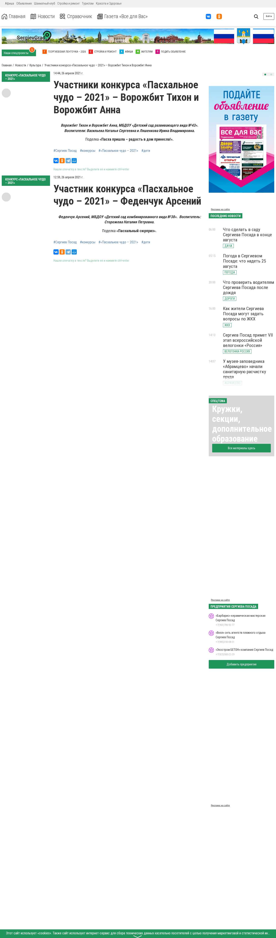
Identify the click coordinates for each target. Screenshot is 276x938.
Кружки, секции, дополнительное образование (242, 424)
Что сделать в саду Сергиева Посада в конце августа (247, 234)
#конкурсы (87, 151)
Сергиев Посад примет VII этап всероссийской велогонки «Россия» (248, 340)
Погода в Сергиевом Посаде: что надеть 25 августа (244, 261)
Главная (17, 16)
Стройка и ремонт (68, 3)
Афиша (9, 3)
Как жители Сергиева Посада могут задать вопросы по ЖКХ (243, 313)
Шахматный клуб (44, 3)
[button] (265, 74)
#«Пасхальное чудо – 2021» (118, 151)
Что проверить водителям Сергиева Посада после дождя (248, 287)
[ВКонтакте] (56, 160)
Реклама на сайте (220, 209)
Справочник (79, 16)
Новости (46, 16)
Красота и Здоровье (108, 3)
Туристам (88, 3)
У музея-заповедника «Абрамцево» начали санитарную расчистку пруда (244, 369)
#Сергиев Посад (65, 151)
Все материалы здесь (241, 448)
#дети (145, 151)
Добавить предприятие (242, 664)
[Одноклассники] (62, 160)
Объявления (24, 3)
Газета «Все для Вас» (126, 16)
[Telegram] (68, 160)
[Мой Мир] (74, 160)
